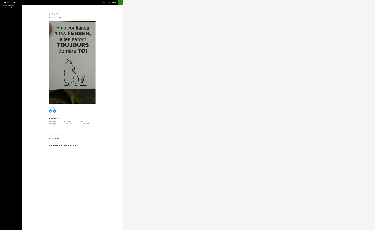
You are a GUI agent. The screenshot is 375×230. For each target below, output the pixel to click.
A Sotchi (67, 121)
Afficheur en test (55, 137)
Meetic (82, 121)
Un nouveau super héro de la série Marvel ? (63, 144)
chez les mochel (9, 2)
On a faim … (52, 121)
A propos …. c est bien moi (110, 2)
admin (62, 17)
